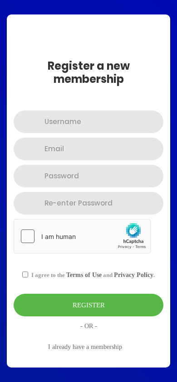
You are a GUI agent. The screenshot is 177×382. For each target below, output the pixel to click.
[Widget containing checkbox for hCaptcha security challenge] (82, 236)
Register (89, 305)
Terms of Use (84, 275)
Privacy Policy (133, 275)
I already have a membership (85, 347)
